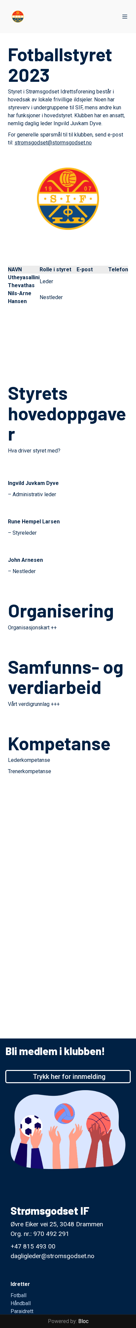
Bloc (83, 1321)
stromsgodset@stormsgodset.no (53, 142)
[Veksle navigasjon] (125, 17)
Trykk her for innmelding (69, 1077)
